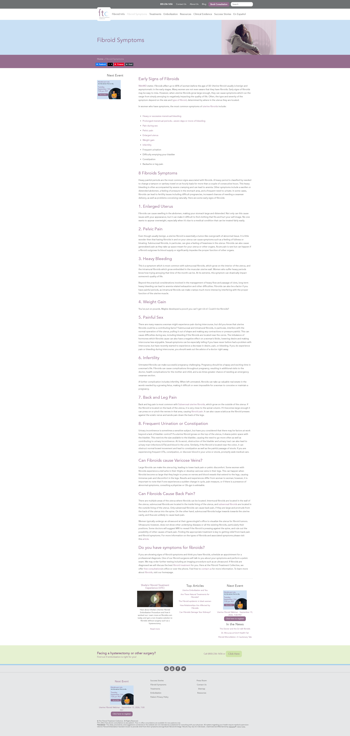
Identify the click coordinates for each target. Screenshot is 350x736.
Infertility (147, 145)
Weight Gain (154, 301)
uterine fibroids (210, 106)
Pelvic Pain (153, 228)
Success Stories (222, 14)
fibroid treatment (181, 565)
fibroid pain (197, 411)
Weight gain (148, 140)
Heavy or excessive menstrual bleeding (162, 116)
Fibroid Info (118, 14)
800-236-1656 (166, 4)
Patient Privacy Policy (159, 697)
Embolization (171, 14)
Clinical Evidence (202, 14)
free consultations (153, 568)
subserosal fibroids (228, 504)
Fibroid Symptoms (137, 14)
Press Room (202, 680)
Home (104, 14)
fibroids (149, 572)
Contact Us (181, 4)
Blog (204, 4)
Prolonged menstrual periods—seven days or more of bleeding (174, 121)
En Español (239, 14)
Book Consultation (218, 4)
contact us (206, 568)
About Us (194, 4)
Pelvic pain (148, 130)
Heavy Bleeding (157, 258)
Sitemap (201, 689)
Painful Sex (153, 317)
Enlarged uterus (150, 135)
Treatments (155, 14)
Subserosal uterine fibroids (191, 404)
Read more (155, 629)
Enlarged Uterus (158, 206)
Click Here (234, 653)
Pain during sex (150, 125)
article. (146, 539)
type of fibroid (179, 100)
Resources (185, 14)
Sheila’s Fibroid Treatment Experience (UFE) (155, 586)
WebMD (142, 86)
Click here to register (235, 618)
